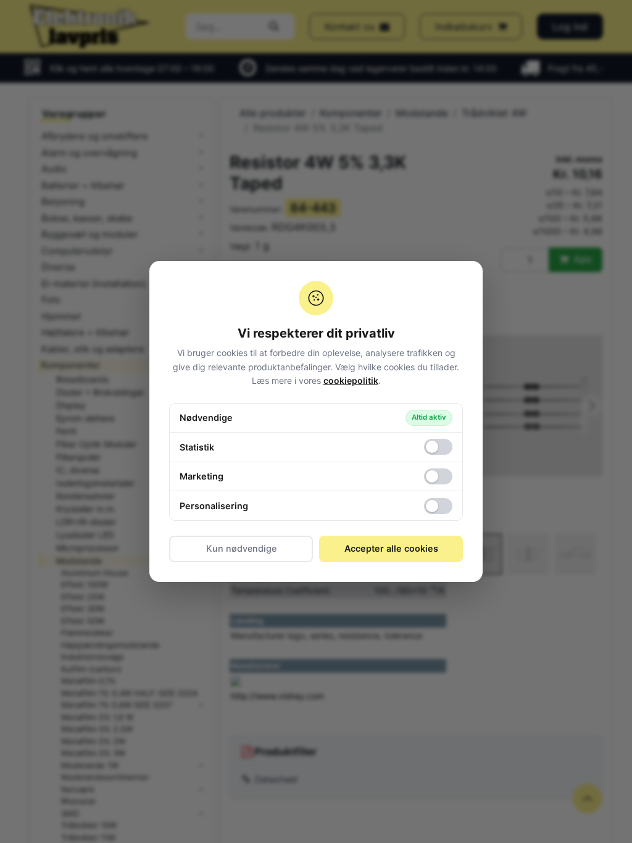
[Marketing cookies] (438, 476)
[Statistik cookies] (438, 447)
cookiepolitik (350, 380)
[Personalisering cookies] (438, 506)
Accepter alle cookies (391, 548)
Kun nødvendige (241, 548)
